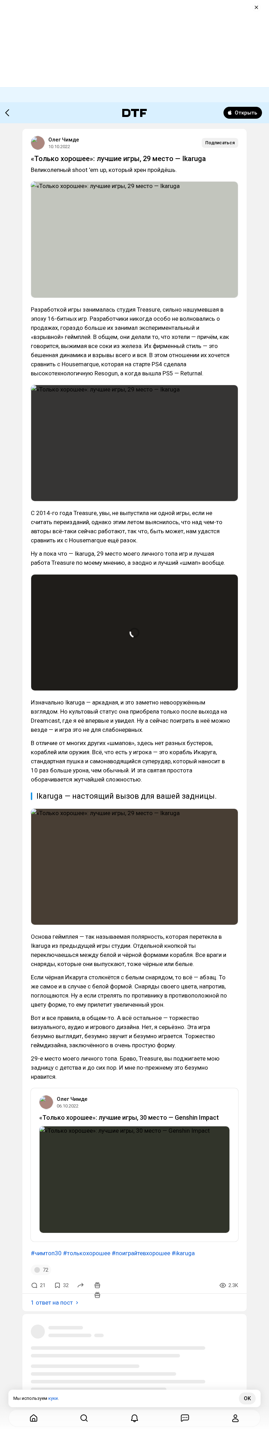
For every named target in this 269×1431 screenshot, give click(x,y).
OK (247, 1398)
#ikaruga (183, 1253)
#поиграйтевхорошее (141, 1253)
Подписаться (220, 142)
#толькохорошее (86, 1253)
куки (53, 1398)
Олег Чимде (63, 140)
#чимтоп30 (46, 1253)
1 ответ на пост (52, 1302)
